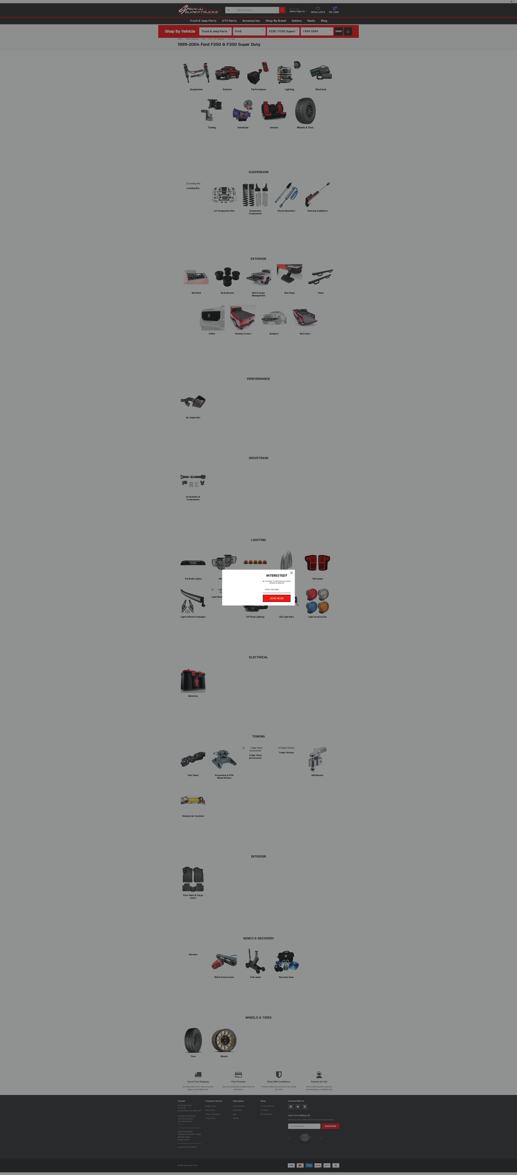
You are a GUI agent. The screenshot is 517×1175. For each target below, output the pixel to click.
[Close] (291, 573)
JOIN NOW (277, 598)
